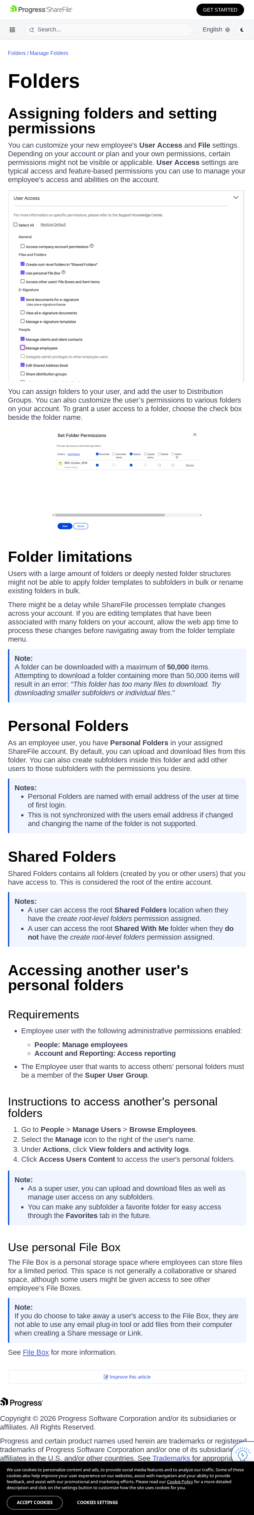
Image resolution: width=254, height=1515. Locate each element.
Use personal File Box (64, 1247)
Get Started (220, 10)
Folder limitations (70, 556)
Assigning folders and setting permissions (112, 121)
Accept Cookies (35, 1502)
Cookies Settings (97, 1502)
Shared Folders (62, 856)
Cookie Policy (180, 1482)
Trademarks (171, 1458)
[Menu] (13, 30)
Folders (44, 81)
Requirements (43, 1014)
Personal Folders (68, 725)
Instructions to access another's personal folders (113, 1107)
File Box (36, 1352)
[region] (127, 1488)
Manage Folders (49, 53)
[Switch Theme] (242, 29)
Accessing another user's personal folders (98, 978)
